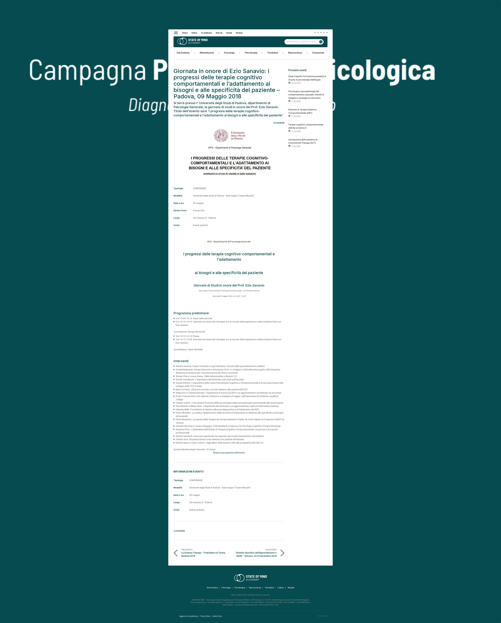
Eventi (229, 33)
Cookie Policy (217, 616)
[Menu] (176, 32)
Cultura (281, 587)
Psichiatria (273, 52)
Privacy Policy (205, 616)
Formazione (318, 52)
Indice (194, 33)
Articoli (219, 33)
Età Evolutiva (183, 52)
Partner (239, 33)
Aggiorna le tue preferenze (189, 616)
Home (185, 33)
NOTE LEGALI (228, 605)
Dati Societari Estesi (266, 605)
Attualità (291, 587)
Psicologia (229, 52)
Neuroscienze (295, 52)
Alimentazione (207, 52)
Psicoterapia (251, 52)
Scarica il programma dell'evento (229, 452)
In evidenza (206, 33)
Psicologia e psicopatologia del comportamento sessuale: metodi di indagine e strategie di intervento (306, 94)
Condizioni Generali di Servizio (246, 605)
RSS (276, 605)
